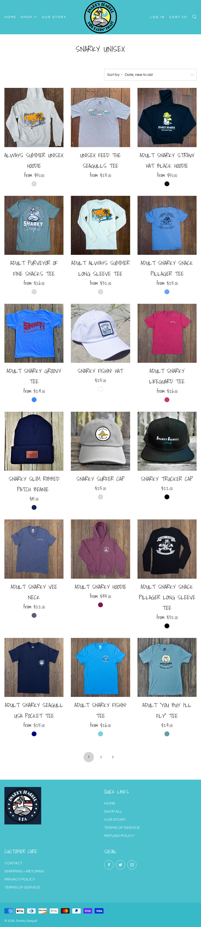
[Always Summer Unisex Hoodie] (33, 117)
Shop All (113, 811)
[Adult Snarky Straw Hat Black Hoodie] (167, 117)
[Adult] (167, 667)
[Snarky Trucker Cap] (167, 441)
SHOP (26, 17)
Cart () (178, 17)
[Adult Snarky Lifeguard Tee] (167, 333)
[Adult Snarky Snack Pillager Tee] (167, 225)
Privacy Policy (19, 879)
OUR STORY (54, 17)
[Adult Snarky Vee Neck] (33, 548)
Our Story (115, 819)
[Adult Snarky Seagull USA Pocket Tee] (33, 667)
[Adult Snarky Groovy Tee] (33, 333)
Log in (157, 17)
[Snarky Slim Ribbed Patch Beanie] (33, 441)
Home (109, 803)
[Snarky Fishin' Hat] (100, 333)
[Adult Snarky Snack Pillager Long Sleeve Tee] (167, 548)
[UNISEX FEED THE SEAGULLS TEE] (100, 117)
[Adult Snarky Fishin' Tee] (100, 667)
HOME (10, 17)
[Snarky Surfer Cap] (100, 441)
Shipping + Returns (24, 871)
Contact (13, 863)
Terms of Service (122, 828)
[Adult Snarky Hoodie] (100, 548)
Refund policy (119, 836)
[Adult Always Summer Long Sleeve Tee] (100, 225)
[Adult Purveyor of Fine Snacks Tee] (33, 225)
